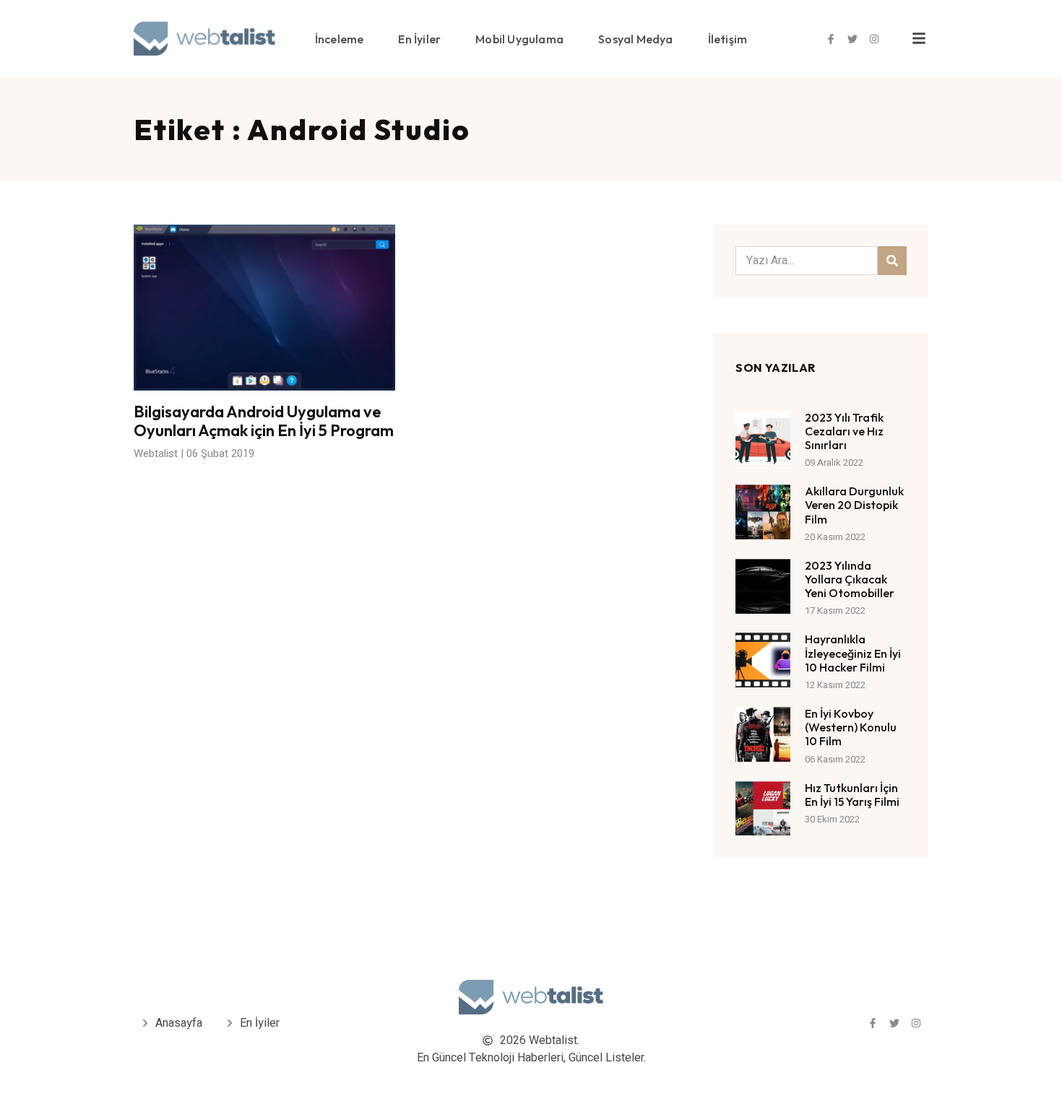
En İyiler (419, 39)
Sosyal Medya (635, 39)
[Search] (892, 260)
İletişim (728, 39)
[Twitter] (852, 39)
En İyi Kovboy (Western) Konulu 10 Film (851, 727)
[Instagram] (874, 39)
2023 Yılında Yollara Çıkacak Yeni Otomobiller (849, 579)
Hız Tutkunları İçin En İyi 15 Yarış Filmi (852, 795)
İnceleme (339, 39)
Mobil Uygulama (519, 39)
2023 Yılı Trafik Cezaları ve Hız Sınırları (844, 431)
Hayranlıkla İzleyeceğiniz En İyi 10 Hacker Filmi (853, 653)
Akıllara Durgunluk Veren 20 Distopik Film (854, 505)
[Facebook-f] (831, 39)
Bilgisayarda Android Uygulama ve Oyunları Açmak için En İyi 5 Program (264, 420)
